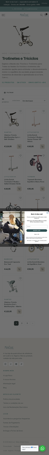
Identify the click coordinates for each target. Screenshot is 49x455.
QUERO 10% (36, 230)
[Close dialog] (47, 213)
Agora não (36, 234)
